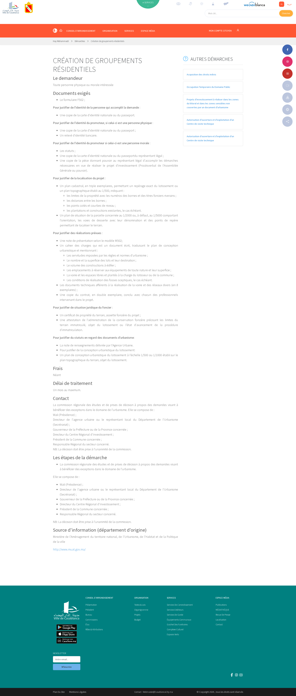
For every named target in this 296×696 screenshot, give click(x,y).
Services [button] (129, 30)
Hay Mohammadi (61, 41)
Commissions (91, 619)
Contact (219, 624)
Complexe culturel (175, 629)
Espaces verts (173, 634)
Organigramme (141, 609)
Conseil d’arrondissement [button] (80, 30)
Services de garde (175, 614)
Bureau (88, 614)
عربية (289, 4)
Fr (281, 4)
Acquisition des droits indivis (201, 74)
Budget (137, 619)
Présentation (91, 604)
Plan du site (59, 691)
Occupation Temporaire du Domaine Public (208, 87)
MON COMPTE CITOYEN (220, 30)
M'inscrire (67, 666)
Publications (221, 604)
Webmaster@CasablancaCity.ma (158, 692)
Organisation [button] (109, 30)
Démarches (80, 41)
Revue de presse (223, 614)
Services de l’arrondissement (180, 604)
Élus (87, 624)
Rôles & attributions (94, 629)
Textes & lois (139, 604)
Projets (137, 614)
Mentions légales (77, 691)
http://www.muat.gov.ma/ (69, 549)
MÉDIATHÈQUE (222, 609)
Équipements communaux (179, 619)
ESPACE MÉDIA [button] (148, 30)
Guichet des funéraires (177, 624)
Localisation (221, 619)
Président (89, 609)
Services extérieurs (175, 609)
